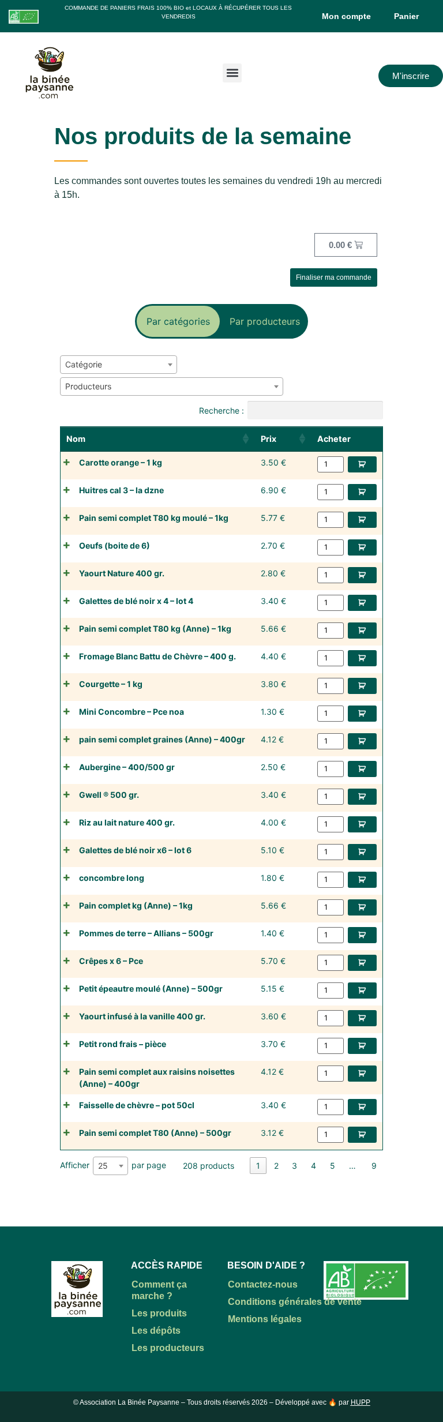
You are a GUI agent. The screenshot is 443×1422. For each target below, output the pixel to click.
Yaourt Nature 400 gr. (121, 573)
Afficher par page (113, 1165)
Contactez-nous (263, 1284)
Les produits (159, 1313)
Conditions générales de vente (295, 1302)
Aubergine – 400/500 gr (127, 767)
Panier (406, 16)
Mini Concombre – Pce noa (131, 711)
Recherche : (221, 410)
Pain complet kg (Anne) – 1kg (136, 905)
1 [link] (258, 1165)
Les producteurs (168, 1348)
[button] (232, 72)
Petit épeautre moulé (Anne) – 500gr (151, 988)
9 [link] (374, 1165)
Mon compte (346, 16)
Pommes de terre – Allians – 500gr (146, 933)
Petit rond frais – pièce (122, 1044)
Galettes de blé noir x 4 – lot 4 (136, 601)
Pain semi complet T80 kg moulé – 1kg (153, 518)
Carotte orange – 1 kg (120, 462)
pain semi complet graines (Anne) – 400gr (162, 739)
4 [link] (313, 1165)
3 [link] (294, 1165)
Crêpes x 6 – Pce (111, 961)
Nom (75, 439)
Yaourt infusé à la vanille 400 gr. (142, 1016)
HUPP (360, 1402)
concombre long (111, 878)
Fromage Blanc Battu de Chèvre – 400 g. (157, 656)
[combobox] (118, 364)
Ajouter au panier (362, 464)
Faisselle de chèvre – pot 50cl (136, 1105)
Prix (268, 439)
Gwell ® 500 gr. (109, 795)
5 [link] (332, 1165)
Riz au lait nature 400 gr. (127, 822)
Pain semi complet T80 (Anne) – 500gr (155, 1133)
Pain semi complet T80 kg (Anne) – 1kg (155, 628)
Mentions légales (265, 1319)
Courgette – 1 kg (110, 684)
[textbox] (87, 364)
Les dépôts (156, 1330)
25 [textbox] (103, 1165)
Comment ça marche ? (159, 1290)
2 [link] (276, 1165)
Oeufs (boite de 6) (114, 545)
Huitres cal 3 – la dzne (121, 490)
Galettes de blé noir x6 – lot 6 (135, 850)
